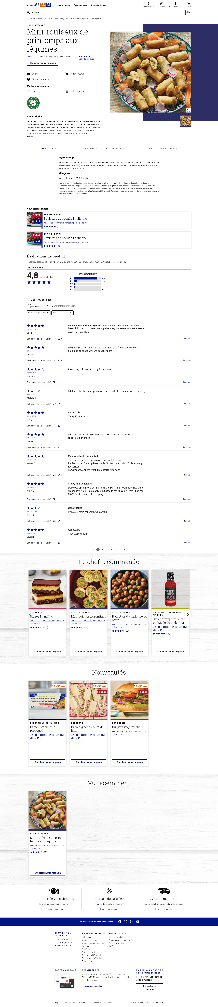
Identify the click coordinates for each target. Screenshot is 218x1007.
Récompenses (80, 5)
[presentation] (48, 148)
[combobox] (38, 305)
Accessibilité (70, 1002)
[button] (88, 278)
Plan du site (83, 1002)
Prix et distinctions (90, 952)
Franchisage (87, 961)
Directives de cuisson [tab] (163, 148)
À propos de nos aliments (120, 940)
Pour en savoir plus (54, 909)
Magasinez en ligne (90, 940)
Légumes (64, 18)
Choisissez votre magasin (43, 62)
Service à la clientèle (63, 934)
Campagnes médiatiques (93, 958)
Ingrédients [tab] (49, 148)
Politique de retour (63, 945)
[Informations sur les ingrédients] (73, 157)
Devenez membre (93, 986)
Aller (188, 12)
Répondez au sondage (149, 988)
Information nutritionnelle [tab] (102, 148)
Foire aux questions (63, 942)
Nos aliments (64, 5)
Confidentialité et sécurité (103, 1002)
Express (85, 946)
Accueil (30, 18)
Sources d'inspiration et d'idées (119, 944)
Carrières (86, 949)
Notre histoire (88, 937)
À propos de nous (99, 5)
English (57, 1002)
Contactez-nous (62, 939)
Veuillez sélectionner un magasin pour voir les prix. (66, 222)
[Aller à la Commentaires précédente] (93, 549)
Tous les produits (53, 18)
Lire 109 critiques (86, 59)
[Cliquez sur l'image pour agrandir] (150, 72)
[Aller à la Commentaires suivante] (124, 549)
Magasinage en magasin (93, 943)
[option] (47, 614)
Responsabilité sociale (92, 955)
